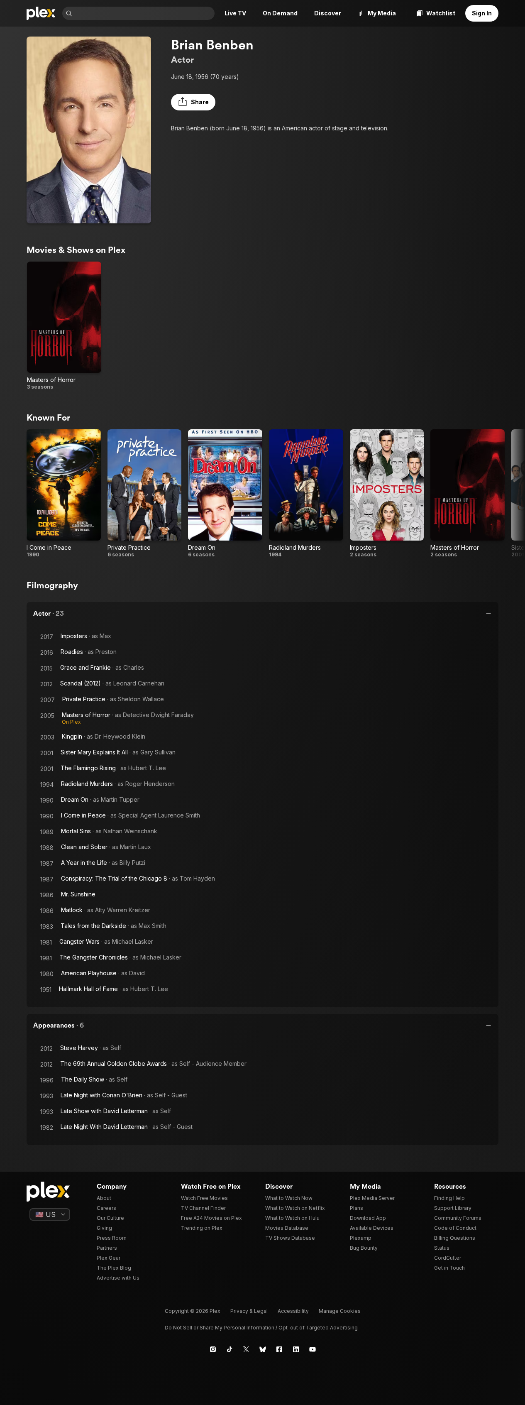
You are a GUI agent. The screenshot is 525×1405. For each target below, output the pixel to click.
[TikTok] (229, 1349)
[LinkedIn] (296, 1349)
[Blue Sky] (262, 1349)
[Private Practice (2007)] (144, 493)
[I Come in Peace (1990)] (64, 493)
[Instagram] (213, 1349)
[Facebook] (279, 1349)
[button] (193, 102)
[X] (246, 1349)
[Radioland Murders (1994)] (306, 493)
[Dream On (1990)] (225, 493)
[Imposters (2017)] (387, 493)
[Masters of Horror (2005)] (64, 326)
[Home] (41, 13)
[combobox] (144, 13)
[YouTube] (312, 1349)
